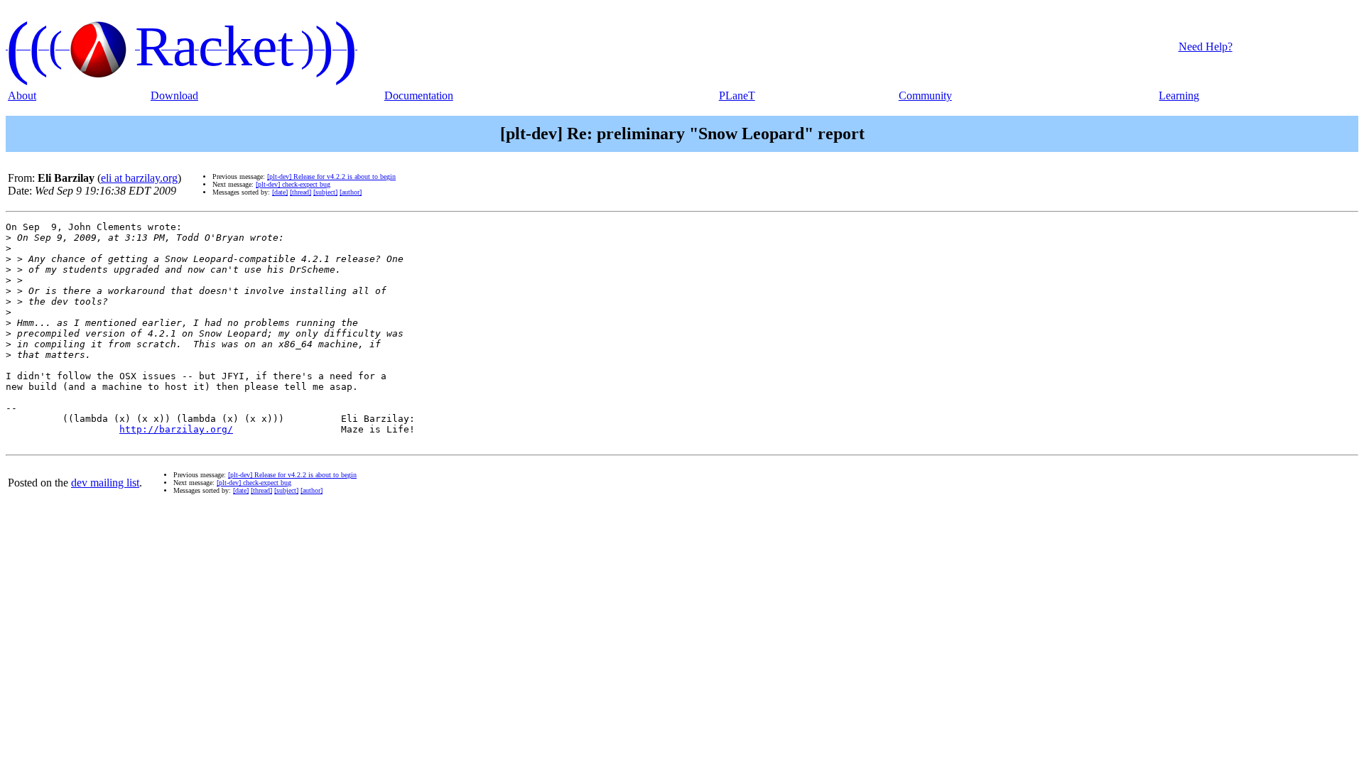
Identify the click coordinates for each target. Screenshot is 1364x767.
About (22, 95)
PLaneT (737, 95)
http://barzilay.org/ (176, 429)
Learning (1179, 95)
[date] (280, 192)
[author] (351, 192)
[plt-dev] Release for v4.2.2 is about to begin (331, 176)
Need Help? (1206, 46)
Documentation (418, 95)
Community (925, 95)
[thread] (300, 192)
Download (174, 95)
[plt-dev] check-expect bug (293, 184)
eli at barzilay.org (139, 178)
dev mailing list (105, 483)
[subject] (325, 192)
